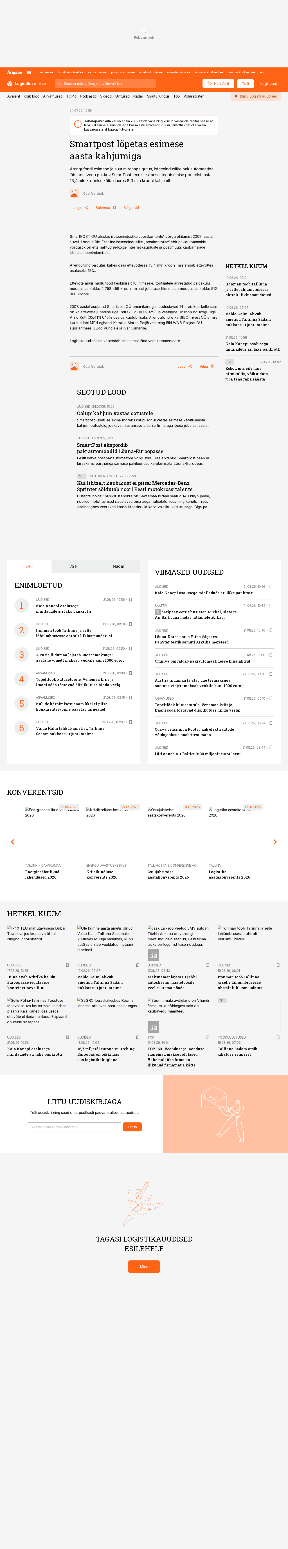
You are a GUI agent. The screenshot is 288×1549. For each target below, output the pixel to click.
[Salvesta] (130, 599)
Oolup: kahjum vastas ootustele (115, 413)
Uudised (83, 406)
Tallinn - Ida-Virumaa (43, 865)
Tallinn (215, 865)
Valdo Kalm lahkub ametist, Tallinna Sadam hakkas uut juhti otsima (248, 319)
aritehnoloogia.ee (151, 72)
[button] (74, 1126)
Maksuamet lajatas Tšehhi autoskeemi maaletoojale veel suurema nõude (172, 982)
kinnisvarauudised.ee (209, 72)
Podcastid (88, 96)
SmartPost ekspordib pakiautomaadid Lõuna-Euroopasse (120, 448)
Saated (161, 606)
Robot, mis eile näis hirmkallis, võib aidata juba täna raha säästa (246, 373)
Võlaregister (194, 96)
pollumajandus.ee (123, 72)
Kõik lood (31, 96)
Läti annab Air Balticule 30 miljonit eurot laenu (198, 753)
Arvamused (53, 96)
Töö (176, 96)
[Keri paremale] (275, 842)
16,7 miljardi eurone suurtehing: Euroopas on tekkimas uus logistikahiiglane (106, 1054)
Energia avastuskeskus (106, 865)
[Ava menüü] (29, 72)
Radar (138, 96)
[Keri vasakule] (12, 842)
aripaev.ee (47, 72)
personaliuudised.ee (241, 72)
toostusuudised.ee (70, 72)
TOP (151, 1037)
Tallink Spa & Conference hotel (175, 865)
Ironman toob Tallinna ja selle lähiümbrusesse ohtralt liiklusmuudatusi (248, 289)
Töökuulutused (232, 1037)
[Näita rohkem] (262, 72)
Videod (106, 96)
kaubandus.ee (97, 72)
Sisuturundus (158, 96)
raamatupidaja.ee (178, 72)
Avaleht (13, 96)
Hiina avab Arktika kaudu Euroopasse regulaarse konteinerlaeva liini (31, 982)
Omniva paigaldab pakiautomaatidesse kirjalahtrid (202, 661)
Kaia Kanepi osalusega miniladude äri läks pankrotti (204, 592)
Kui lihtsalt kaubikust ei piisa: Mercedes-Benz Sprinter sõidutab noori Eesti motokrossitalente (135, 486)
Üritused (122, 96)
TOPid (71, 96)
